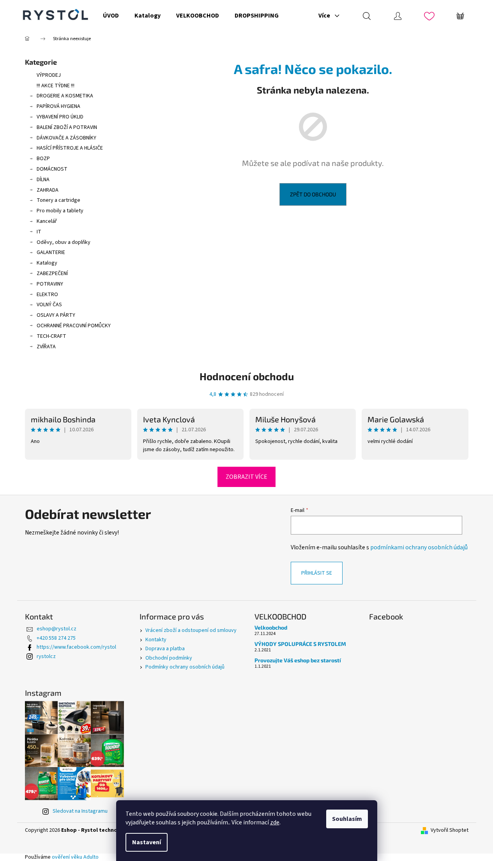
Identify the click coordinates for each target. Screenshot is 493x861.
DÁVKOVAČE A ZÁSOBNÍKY (66, 138)
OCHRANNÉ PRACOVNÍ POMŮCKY (74, 326)
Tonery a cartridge (58, 200)
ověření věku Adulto (75, 857)
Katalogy (47, 263)
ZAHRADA (47, 190)
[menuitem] (111, 15)
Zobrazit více (246, 477)
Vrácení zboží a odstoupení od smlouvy (191, 630)
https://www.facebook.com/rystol (76, 647)
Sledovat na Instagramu (80, 811)
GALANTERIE (51, 252)
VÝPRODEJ (49, 75)
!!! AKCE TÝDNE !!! (55, 86)
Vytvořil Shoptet (449, 830)
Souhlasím (347, 819)
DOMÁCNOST (52, 169)
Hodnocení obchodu (247, 376)
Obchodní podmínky (168, 658)
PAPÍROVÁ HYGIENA (58, 106)
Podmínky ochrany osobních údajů (184, 667)
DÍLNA (43, 179)
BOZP (43, 158)
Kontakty (155, 640)
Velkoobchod (270, 627)
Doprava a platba (165, 649)
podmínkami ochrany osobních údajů (419, 547)
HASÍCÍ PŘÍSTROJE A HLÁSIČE (70, 148)
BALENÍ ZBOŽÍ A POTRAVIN (67, 127)
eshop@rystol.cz (56, 629)
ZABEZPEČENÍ (52, 273)
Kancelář (47, 221)
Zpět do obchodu (313, 194)
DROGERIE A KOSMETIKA (65, 96)
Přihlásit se (316, 573)
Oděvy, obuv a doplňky (63, 242)
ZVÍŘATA (46, 347)
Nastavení (146, 842)
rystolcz (46, 656)
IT (39, 232)
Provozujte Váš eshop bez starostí (297, 660)
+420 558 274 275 (56, 638)
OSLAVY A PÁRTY (56, 315)
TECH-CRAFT (51, 336)
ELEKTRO (47, 294)
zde (274, 822)
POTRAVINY (50, 284)
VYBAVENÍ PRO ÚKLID (60, 117)
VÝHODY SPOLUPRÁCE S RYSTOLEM (300, 644)
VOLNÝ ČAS (49, 305)
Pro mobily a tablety (60, 211)
